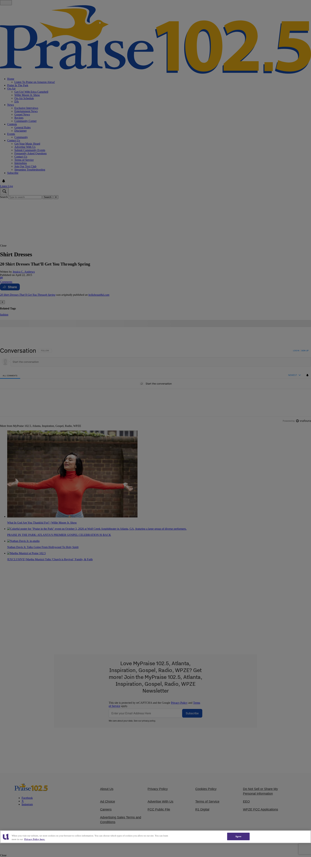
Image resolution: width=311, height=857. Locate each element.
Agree (238, 836)
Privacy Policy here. (34, 839)
